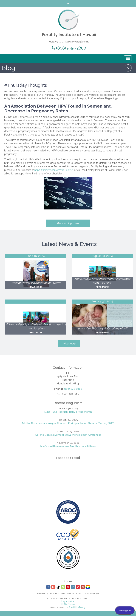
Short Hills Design (77, 607)
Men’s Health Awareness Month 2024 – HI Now (68, 446)
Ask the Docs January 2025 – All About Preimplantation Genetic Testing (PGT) (68, 423)
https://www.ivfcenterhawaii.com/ (53, 170)
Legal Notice (68, 601)
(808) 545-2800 (70, 48)
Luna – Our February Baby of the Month (68, 411)
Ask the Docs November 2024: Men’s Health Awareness (68, 434)
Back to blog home (68, 223)
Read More (35, 287)
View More (69, 343)
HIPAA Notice (68, 604)
